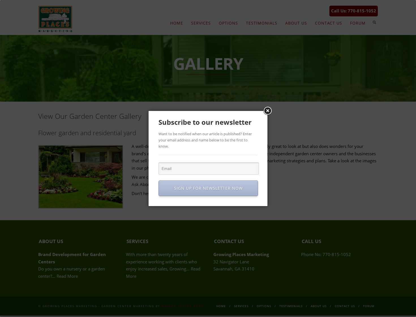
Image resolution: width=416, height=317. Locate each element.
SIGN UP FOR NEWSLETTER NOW (208, 188)
